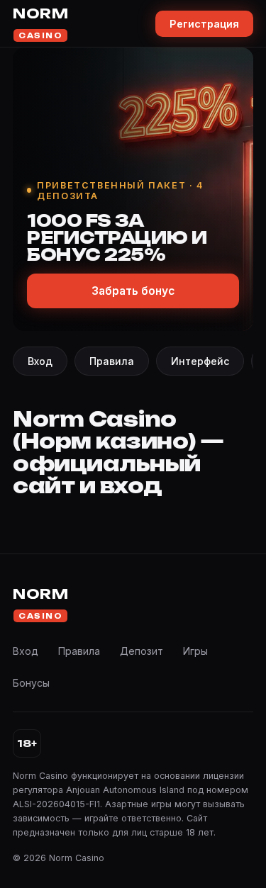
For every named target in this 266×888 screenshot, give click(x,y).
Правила (111, 361)
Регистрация (204, 24)
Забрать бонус (133, 291)
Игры (195, 651)
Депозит (141, 651)
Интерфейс (200, 361)
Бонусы (31, 683)
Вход (40, 361)
